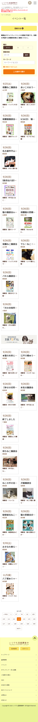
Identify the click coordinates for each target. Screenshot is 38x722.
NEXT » (19, 628)
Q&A (2, 680)
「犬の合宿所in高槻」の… (15, 307)
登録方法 (17, 28)
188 (15, 624)
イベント (4, 665)
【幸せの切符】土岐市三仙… (16, 387)
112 (14, 619)
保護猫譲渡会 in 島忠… (13, 119)
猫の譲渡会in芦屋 (10, 212)
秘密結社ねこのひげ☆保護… (16, 514)
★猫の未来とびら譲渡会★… (16, 355)
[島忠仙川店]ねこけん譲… (14, 180)
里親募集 (4, 660)
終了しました (8, 419)
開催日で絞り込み (11, 67)
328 (28, 624)
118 (9, 624)
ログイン (25, 649)
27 (16, 614)
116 (34, 619)
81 (27, 614)
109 (33, 614)
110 (4, 619)
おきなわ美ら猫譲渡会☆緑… (16, 546)
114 (24, 619)
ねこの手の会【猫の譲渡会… (16, 482)
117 (4, 624)
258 (21, 624)
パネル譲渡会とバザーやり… (16, 275)
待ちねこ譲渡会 (9, 451)
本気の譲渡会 (27, 387)
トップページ (5, 655)
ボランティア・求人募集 (8, 670)
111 (9, 619)
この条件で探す (19, 71)
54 (21, 614)
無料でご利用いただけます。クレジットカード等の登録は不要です (14, 10)
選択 (26, 55)
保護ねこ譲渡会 (9, 87)
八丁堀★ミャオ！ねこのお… (16, 578)
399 (34, 624)
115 (29, 619)
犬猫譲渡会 (26, 482)
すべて (8, 48)
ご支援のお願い (6, 675)
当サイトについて (6, 690)
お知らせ (4, 700)
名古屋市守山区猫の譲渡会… (16, 150)
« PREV (5, 614)
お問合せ (4, 695)
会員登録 (14, 649)
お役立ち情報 (5, 685)
